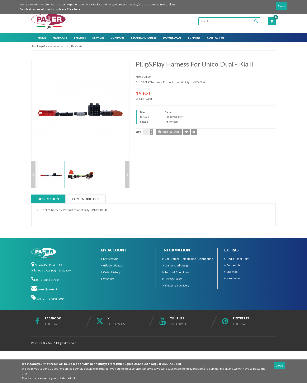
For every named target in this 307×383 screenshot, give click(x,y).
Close (281, 6)
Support (194, 37)
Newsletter (233, 278)
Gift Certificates (113, 265)
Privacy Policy (173, 279)
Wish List (108, 279)
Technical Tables (144, 37)
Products (59, 37)
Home (42, 37)
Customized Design (177, 265)
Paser (169, 112)
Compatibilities (85, 199)
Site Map (232, 272)
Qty (138, 132)
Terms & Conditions (177, 272)
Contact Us (216, 37)
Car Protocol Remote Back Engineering (189, 259)
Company (117, 37)
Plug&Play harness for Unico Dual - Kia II (60, 46)
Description (48, 199)
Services (98, 37)
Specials (80, 37)
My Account (110, 259)
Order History (111, 272)
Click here (73, 9)
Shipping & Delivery (177, 285)
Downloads (172, 37)
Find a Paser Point (238, 259)
